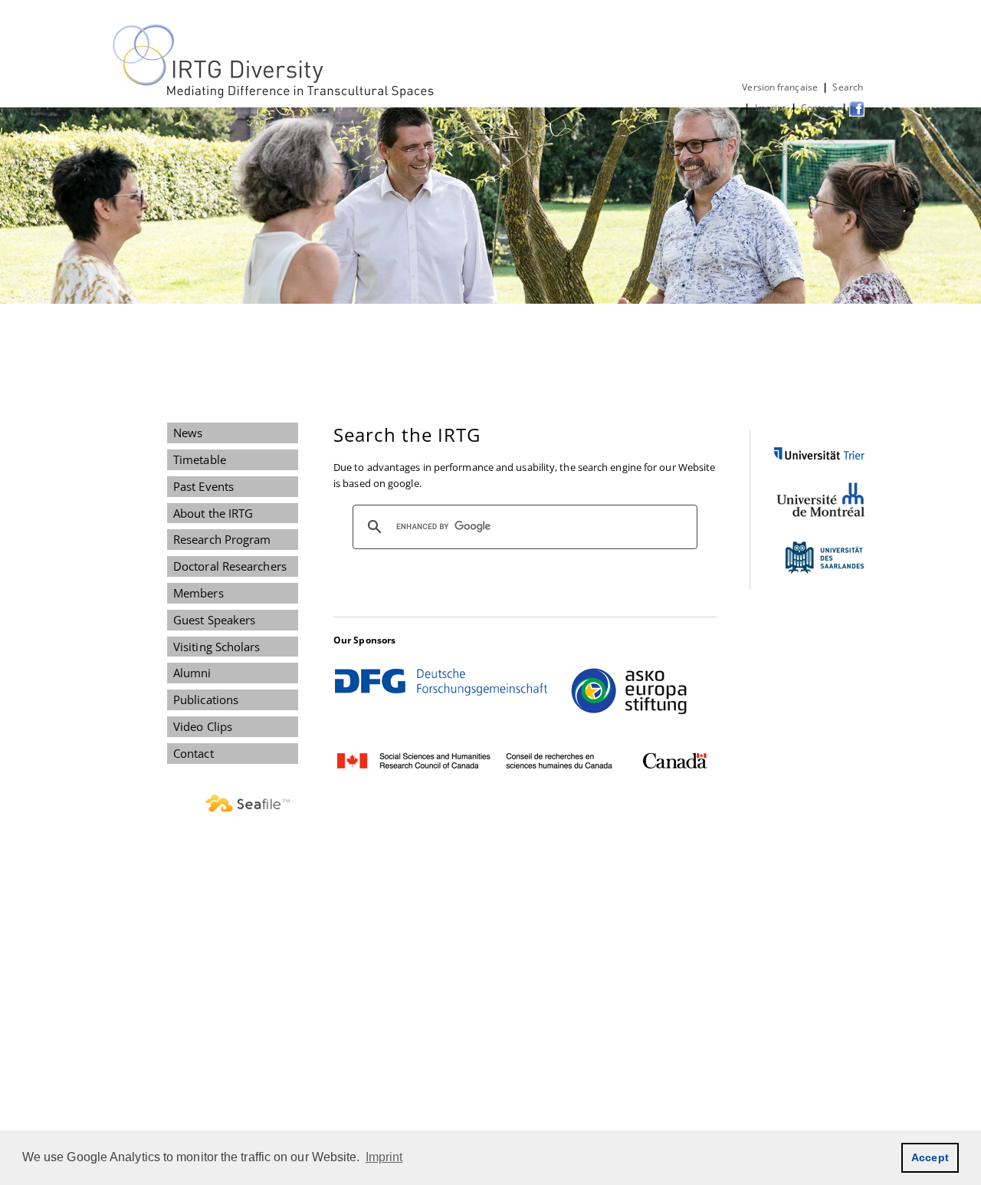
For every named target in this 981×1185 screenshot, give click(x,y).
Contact (819, 107)
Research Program (222, 539)
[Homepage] (275, 95)
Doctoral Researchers (230, 566)
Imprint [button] (384, 1157)
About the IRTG (213, 513)
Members (198, 593)
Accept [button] (930, 1157)
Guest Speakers (214, 619)
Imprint (771, 107)
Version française (780, 87)
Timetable (199, 459)
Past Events (203, 486)
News (187, 432)
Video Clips (202, 726)
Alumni (192, 672)
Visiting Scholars (217, 646)
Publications (205, 699)
